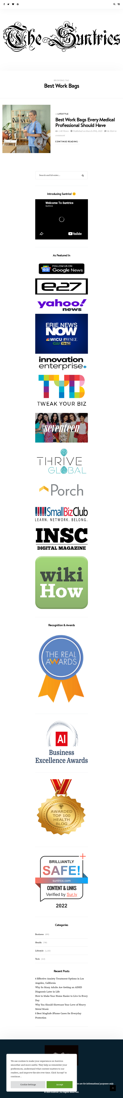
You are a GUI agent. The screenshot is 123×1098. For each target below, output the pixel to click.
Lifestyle (63, 113)
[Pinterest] (18, 4)
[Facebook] (4, 4)
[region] (41, 1073)
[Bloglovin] (13, 4)
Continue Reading (67, 141)
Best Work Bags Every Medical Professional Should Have (85, 122)
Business (39, 934)
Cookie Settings (28, 1084)
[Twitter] (8, 4)
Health (38, 942)
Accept (59, 1084)
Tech (37, 959)
